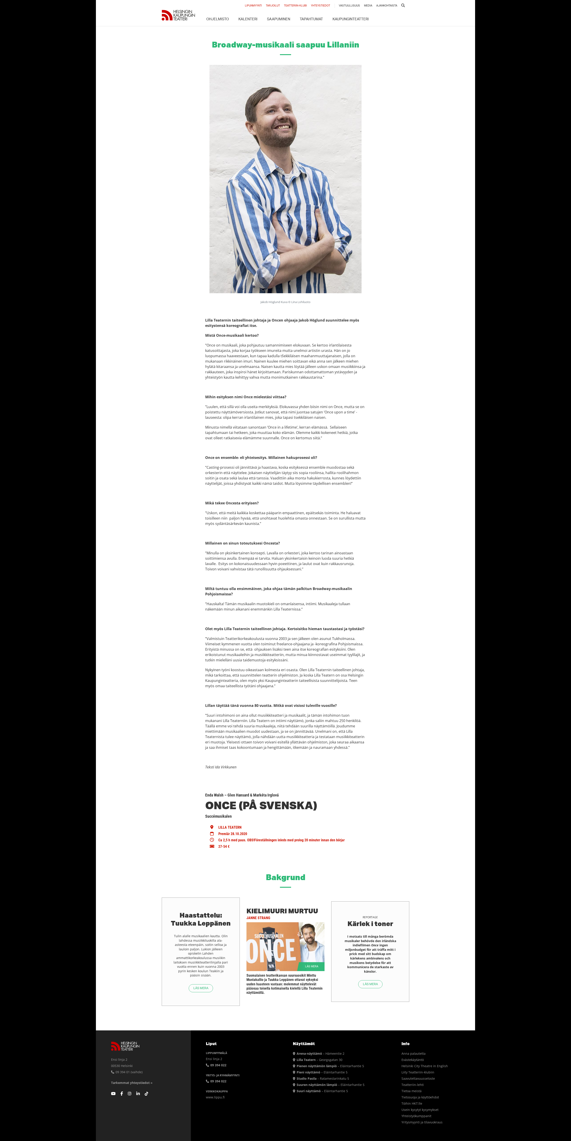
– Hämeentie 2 (320, 1053)
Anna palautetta (413, 1053)
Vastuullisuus (349, 6)
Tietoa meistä (411, 1091)
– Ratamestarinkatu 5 (323, 1078)
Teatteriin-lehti (412, 1085)
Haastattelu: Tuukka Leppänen (201, 919)
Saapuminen (278, 19)
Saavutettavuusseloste (418, 1078)
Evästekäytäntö (412, 1060)
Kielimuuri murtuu (282, 911)
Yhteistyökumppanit (416, 1116)
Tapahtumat (311, 19)
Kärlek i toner (370, 923)
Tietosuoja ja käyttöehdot (420, 1097)
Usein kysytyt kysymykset (420, 1110)
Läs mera (200, 988)
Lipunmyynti (253, 6)
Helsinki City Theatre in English (424, 1066)
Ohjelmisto (217, 19)
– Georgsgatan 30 (319, 1060)
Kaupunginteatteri (351, 19)
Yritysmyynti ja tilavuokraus (422, 1122)
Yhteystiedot (320, 6)
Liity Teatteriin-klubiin (417, 1072)
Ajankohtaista (386, 6)
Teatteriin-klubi (295, 6)
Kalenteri (247, 19)
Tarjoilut (273, 6)
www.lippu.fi (215, 1097)
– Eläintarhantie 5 (330, 1066)
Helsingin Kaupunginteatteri (178, 15)
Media (368, 6)
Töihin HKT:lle (411, 1103)
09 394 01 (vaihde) (129, 1072)
